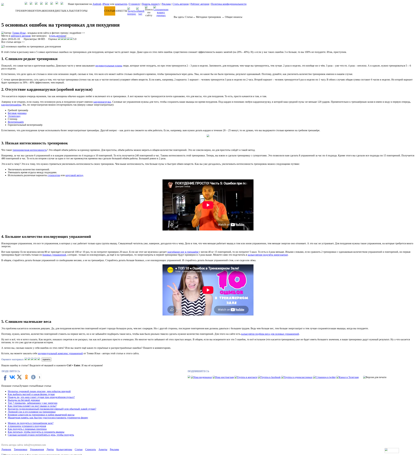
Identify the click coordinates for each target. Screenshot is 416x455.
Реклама (166, 4)
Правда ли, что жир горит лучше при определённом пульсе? (41, 397)
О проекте (134, 4)
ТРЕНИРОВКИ (24, 10)
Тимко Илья (19, 32)
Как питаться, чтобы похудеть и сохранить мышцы (36, 432)
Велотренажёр (16, 122)
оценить (46, 359)
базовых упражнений (54, 254)
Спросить (90, 449)
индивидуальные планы (108, 65)
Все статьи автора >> (13, 42)
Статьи (189, 17)
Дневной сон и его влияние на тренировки (32, 411)
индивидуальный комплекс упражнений (60, 353)
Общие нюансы (233, 17)
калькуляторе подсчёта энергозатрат (268, 254)
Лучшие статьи (27, 385)
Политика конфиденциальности (229, 4)
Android (96, 4)
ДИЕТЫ (59, 10)
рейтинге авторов (21, 35)
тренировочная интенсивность (30, 150)
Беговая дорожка (17, 113)
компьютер (121, 4)
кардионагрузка (102, 101)
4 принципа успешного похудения (27, 426)
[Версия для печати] (374, 377)
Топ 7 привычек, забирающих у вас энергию (32, 403)
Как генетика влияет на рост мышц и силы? (32, 406)
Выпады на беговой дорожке (24, 400)
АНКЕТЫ (121, 10)
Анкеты (102, 449)
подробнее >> (77, 32)
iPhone (106, 4)
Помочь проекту (151, 4)
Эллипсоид (14, 116)
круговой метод (74, 175)
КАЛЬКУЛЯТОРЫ (76, 10)
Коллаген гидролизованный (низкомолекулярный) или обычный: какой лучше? (52, 408)
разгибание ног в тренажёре (183, 251)
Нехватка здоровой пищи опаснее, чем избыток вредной (39, 391)
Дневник (6, 449)
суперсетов (54, 175)
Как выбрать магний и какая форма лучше (31, 394)
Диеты (50, 449)
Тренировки (20, 449)
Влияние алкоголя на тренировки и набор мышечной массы (41, 414)
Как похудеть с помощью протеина (27, 429)
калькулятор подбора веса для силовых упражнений (270, 334)
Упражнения (37, 449)
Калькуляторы (64, 449)
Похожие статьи (10, 385)
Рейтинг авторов (199, 4)
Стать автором (181, 4)
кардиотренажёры (11, 104)
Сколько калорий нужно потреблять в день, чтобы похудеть (41, 434)
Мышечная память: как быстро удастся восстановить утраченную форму (48, 417)
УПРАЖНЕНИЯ (44, 10)
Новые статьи (43, 385)
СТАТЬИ (109, 10)
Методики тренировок (208, 17)
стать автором (57, 35)
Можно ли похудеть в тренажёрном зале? (30, 423)
